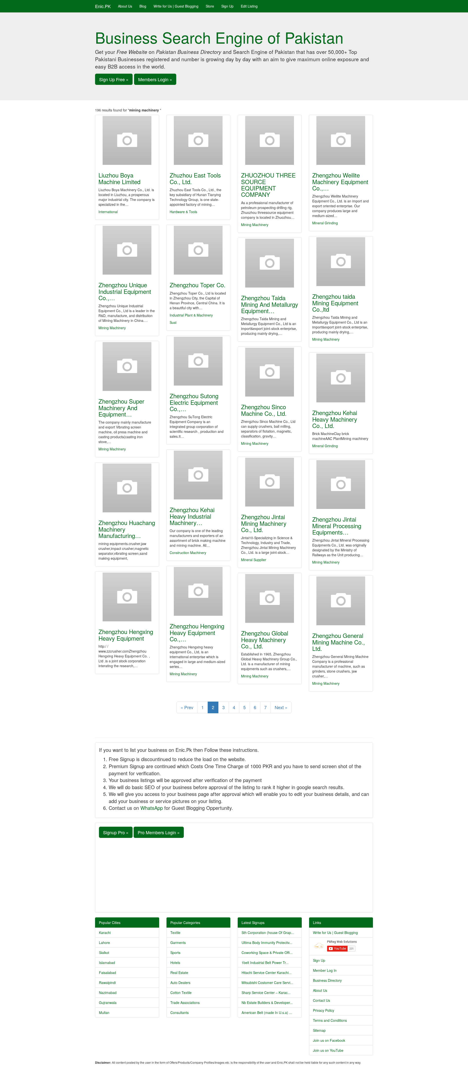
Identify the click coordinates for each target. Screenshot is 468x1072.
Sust (173, 322)
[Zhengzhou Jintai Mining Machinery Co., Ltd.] (270, 482)
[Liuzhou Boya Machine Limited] (127, 140)
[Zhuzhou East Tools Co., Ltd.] (198, 140)
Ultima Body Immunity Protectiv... (267, 942)
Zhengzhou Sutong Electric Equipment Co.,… (194, 402)
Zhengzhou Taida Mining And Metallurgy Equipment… (269, 304)
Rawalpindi (107, 982)
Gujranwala (108, 1002)
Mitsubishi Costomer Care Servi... (267, 982)
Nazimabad (108, 992)
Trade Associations (185, 1002)
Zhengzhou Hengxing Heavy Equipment (125, 634)
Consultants (179, 1012)
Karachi (105, 932)
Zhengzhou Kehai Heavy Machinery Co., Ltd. (334, 419)
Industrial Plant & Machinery (191, 315)
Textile (175, 932)
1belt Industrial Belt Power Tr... (265, 962)
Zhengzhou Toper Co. (197, 284)
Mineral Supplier (253, 559)
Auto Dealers (180, 982)
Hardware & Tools (183, 211)
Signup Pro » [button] (115, 832)
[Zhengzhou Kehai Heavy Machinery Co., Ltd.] (341, 378)
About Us (125, 6)
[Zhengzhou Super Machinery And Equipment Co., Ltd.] (127, 366)
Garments (178, 942)
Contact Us (321, 1000)
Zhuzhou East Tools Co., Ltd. (195, 178)
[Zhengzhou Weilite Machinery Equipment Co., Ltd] (341, 140)
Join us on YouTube (328, 1050)
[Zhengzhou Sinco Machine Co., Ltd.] (270, 372)
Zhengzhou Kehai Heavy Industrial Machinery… (192, 516)
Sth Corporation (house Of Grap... (268, 932)
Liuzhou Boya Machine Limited (119, 178)
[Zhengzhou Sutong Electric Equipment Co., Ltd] (198, 361)
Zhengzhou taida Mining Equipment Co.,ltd (335, 302)
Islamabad (107, 962)
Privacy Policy (323, 1010)
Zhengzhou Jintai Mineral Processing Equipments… (336, 525)
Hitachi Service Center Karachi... (267, 972)
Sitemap (319, 1030)
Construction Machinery (188, 552)
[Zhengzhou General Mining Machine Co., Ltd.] (341, 600)
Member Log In (325, 970)
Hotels (175, 962)
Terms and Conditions (330, 1020)
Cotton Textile (181, 992)
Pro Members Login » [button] (159, 832)
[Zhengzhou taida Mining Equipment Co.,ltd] (341, 261)
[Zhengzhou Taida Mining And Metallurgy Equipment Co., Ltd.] (270, 263)
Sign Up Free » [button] (113, 79)
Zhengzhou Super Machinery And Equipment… (121, 407)
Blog (142, 6)
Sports (175, 952)
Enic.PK (103, 6)
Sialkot (104, 952)
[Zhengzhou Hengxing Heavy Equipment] (127, 597)
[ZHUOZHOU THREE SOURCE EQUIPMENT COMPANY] (270, 140)
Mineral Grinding (325, 222)
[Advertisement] (234, 874)
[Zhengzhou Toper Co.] (198, 250)
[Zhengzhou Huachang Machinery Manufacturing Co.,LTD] (127, 488)
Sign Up (227, 6)
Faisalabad (107, 972)
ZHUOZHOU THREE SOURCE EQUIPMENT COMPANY (268, 185)
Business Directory (327, 980)
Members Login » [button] (155, 79)
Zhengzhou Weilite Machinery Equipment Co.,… (340, 181)
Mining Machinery (254, 224)
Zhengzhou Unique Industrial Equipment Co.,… (124, 291)
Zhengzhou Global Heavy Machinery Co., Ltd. (264, 639)
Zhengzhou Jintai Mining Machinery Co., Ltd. (263, 523)
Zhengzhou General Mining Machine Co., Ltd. (338, 642)
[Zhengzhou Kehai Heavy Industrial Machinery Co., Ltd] (198, 475)
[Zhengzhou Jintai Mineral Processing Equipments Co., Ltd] (341, 484)
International (108, 211)
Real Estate (179, 972)
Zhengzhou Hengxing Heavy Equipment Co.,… (197, 632)
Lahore (104, 942)
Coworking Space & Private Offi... (267, 952)
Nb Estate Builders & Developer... (267, 1002)
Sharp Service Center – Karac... (266, 992)
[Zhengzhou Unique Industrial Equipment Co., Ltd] (127, 250)
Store (210, 6)
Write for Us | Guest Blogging (176, 6)
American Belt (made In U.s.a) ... (267, 1012)
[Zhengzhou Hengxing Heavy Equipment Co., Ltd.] (198, 591)
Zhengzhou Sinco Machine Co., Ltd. (264, 409)
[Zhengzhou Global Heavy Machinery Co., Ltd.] (270, 598)
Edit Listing (249, 6)
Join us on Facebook (329, 1040)
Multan (104, 1012)
